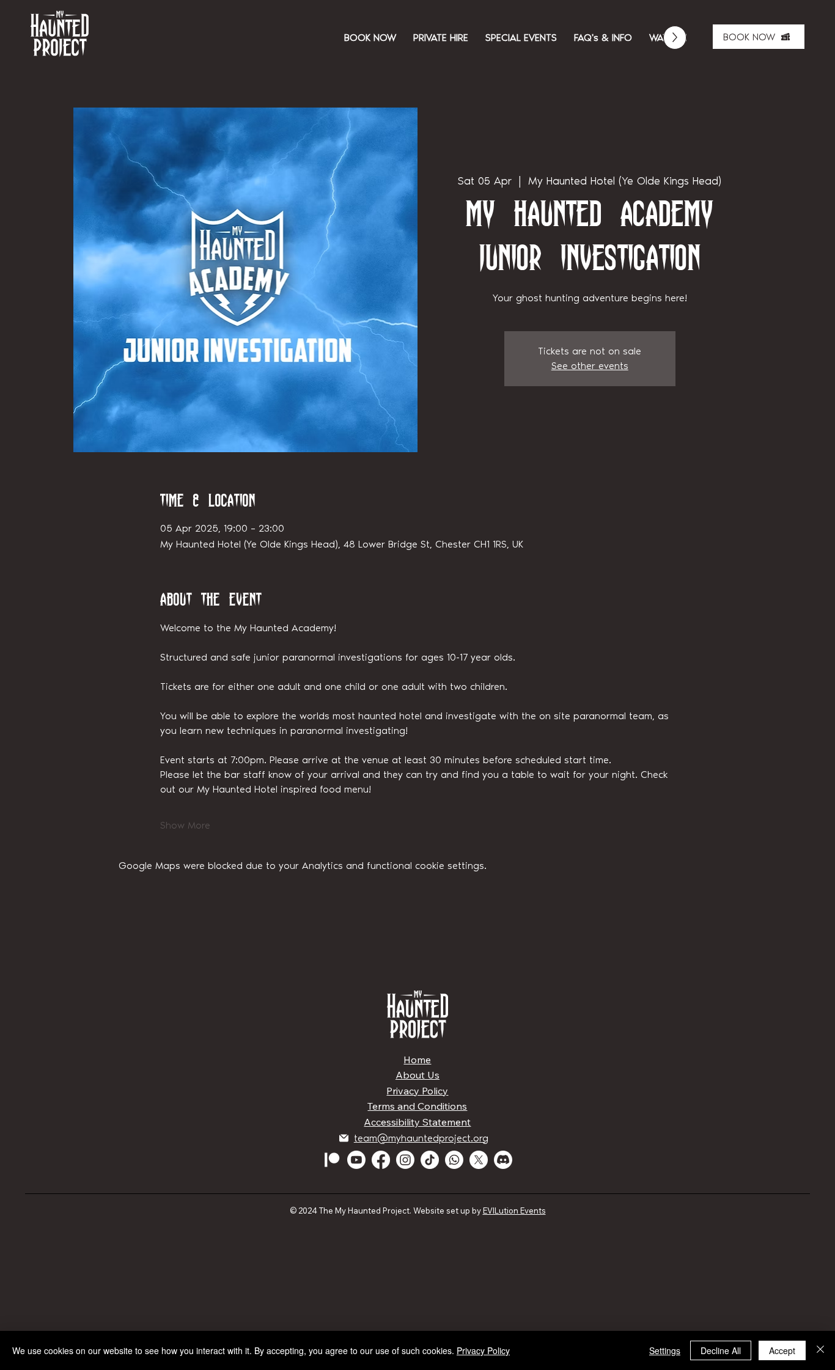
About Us (417, 1075)
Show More (185, 825)
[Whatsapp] (454, 1160)
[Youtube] (356, 1160)
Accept (782, 1350)
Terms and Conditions (417, 1106)
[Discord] (503, 1160)
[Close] (820, 1350)
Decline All (721, 1350)
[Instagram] (405, 1160)
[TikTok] (430, 1160)
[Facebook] (381, 1160)
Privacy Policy (417, 1091)
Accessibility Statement (417, 1122)
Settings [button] (664, 1350)
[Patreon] (332, 1160)
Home (417, 1059)
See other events (589, 366)
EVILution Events (514, 1210)
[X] (478, 1160)
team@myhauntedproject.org (421, 1138)
